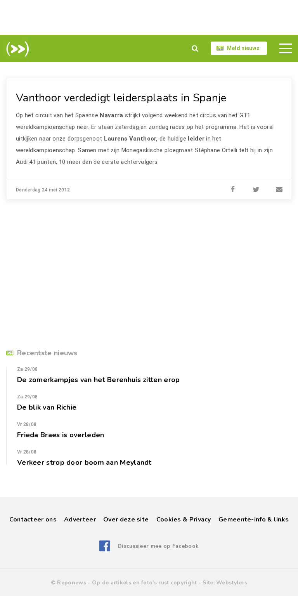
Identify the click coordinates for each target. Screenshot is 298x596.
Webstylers (231, 582)
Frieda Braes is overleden (60, 435)
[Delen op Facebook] (232, 190)
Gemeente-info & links (253, 519)
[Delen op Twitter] (256, 190)
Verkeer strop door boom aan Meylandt (84, 462)
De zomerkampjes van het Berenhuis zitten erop (98, 379)
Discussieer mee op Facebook (158, 546)
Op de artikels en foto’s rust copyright (144, 582)
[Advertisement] (149, 17)
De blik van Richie (46, 407)
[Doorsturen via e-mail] (279, 190)
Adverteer (80, 519)
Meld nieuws (243, 48)
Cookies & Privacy (183, 519)
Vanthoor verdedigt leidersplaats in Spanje (121, 97)
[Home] (16, 49)
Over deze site (126, 519)
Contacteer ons (33, 519)
